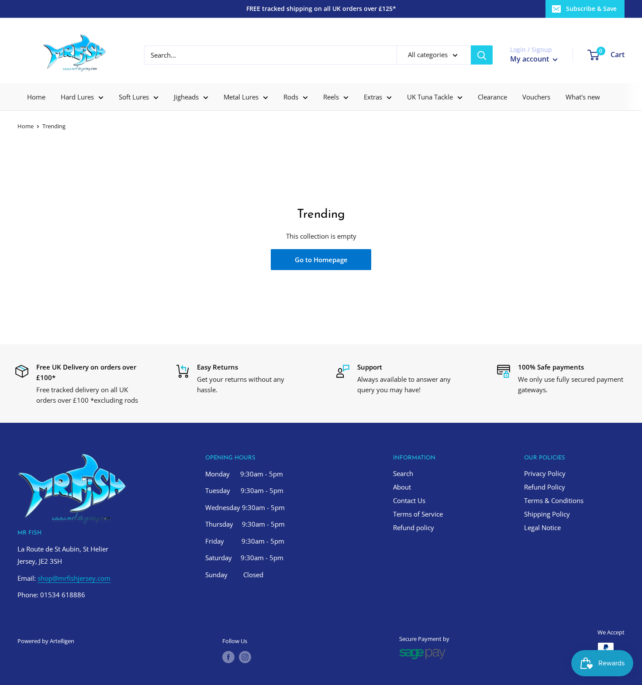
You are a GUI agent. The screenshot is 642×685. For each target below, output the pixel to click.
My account (530, 59)
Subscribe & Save (591, 8)
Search (403, 473)
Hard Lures (77, 96)
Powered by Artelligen (45, 641)
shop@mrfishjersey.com (74, 578)
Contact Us (409, 500)
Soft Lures (134, 96)
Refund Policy (544, 487)
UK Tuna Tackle (430, 96)
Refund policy (413, 527)
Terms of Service (418, 514)
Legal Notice (542, 527)
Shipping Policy (547, 514)
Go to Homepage (321, 259)
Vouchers (536, 96)
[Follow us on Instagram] (245, 657)
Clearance (492, 96)
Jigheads (186, 96)
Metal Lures (241, 96)
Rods (290, 96)
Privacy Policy (545, 473)
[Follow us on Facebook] (228, 657)
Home (36, 96)
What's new (583, 96)
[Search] (482, 55)
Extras (373, 96)
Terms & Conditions (553, 500)
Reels (331, 96)
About (402, 487)
